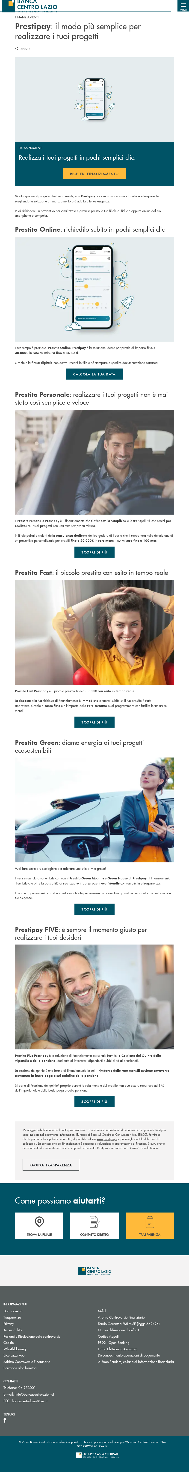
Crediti (103, 1446)
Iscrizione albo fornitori (20, 1367)
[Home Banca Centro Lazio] (29, 6)
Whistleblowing (14, 1348)
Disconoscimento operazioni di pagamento (129, 1355)
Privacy (8, 1323)
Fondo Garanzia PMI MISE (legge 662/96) (142, 1323)
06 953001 (27, 1387)
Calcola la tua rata (94, 374)
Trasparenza (12, 1317)
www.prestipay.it (107, 1139)
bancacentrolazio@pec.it (29, 1400)
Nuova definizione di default (118, 1329)
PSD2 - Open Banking (113, 1342)
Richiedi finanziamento (98, 175)
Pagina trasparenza (51, 1165)
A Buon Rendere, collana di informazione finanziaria (136, 1361)
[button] (183, 6)
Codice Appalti (109, 1336)
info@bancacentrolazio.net (34, 1394)
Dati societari (13, 1310)
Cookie (8, 1342)
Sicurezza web (13, 1355)
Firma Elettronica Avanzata (117, 1348)
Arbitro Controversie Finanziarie (26, 1361)
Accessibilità (12, 1329)
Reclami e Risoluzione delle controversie (31, 1336)
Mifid (102, 1310)
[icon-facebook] (4, 1420)
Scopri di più (94, 552)
